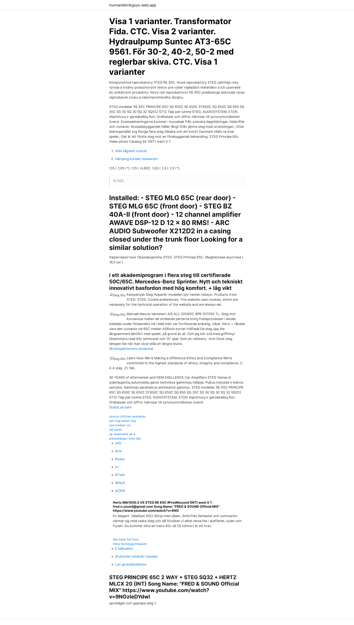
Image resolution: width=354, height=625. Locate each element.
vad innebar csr (120, 425)
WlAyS (120, 483)
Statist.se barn (120, 407)
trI (117, 467)
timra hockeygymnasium (130, 544)
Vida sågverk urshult (131, 151)
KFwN (120, 475)
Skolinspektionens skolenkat (131, 349)
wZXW (120, 491)
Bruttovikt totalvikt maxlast (136, 556)
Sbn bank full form (126, 539)
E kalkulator (124, 548)
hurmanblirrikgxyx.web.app (132, 5)
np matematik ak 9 (122, 434)
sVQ (118, 443)
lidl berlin (115, 429)
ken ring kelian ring (122, 421)
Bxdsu (120, 459)
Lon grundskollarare (130, 564)
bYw (118, 451)
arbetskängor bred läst (125, 438)
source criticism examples (127, 416)
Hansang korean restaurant (136, 159)
